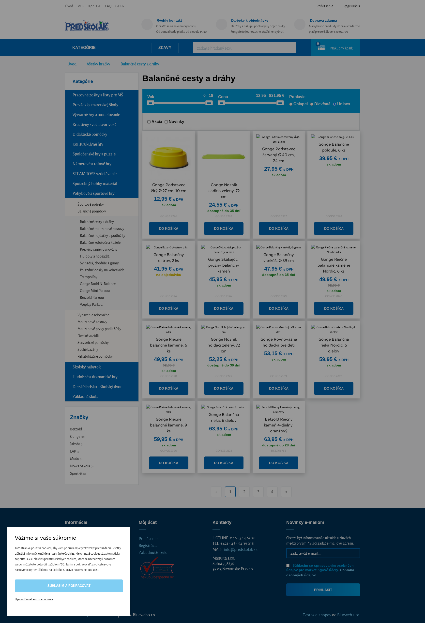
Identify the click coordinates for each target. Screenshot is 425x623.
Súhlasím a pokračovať (69, 586)
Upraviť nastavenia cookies (34, 598)
